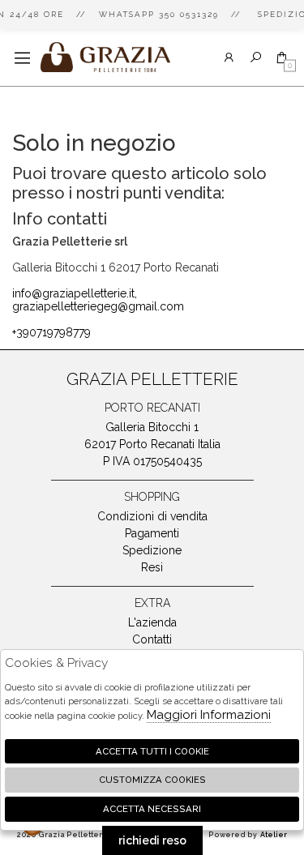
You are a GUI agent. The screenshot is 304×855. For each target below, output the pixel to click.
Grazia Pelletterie (105, 57)
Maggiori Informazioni (209, 715)
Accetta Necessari (152, 808)
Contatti (152, 639)
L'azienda (152, 622)
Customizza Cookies (152, 779)
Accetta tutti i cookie (152, 751)
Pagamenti (152, 533)
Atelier (273, 835)
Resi (152, 567)
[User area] (229, 58)
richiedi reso (152, 840)
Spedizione (152, 550)
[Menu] (22, 58)
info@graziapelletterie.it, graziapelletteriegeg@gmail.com (98, 300)
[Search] (256, 58)
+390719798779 (51, 332)
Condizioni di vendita (152, 516)
